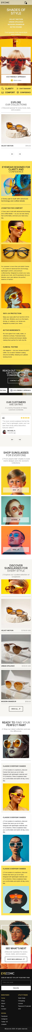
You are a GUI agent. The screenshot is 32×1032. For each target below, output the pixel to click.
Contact (3, 1009)
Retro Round (16, 27)
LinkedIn (3, 1024)
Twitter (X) (4, 1021)
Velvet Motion (16, 19)
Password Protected (24, 1006)
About (3, 1003)
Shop (3, 1001)
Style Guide (21, 998)
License (20, 1003)
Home (3, 998)
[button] (25, 2)
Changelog (21, 1001)
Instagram (4, 1019)
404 (19, 1009)
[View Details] (16, 129)
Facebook (4, 1016)
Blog (2, 1006)
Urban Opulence (16, 22)
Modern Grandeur (16, 24)
